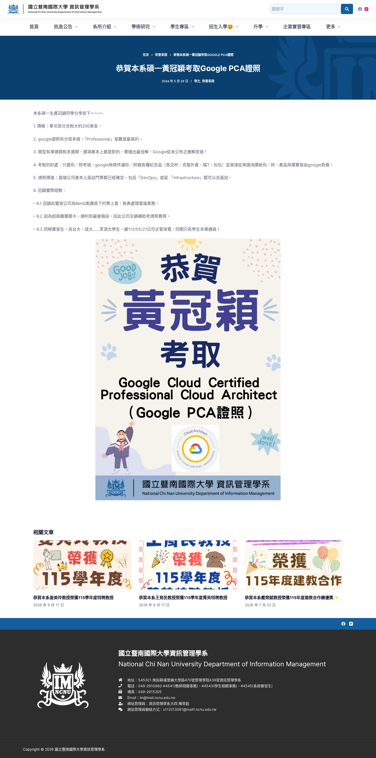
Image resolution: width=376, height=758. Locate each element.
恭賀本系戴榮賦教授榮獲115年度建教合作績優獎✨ (291, 597)
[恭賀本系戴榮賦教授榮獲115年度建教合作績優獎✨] (294, 564)
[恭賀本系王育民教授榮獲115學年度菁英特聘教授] (188, 564)
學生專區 (179, 26)
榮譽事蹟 (208, 81)
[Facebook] (360, 9)
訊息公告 (63, 26)
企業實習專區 (297, 26)
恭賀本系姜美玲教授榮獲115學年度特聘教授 (73, 597)
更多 (330, 26)
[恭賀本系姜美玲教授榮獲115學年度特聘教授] (82, 564)
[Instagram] (366, 9)
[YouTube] (351, 624)
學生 (197, 81)
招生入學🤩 (221, 26)
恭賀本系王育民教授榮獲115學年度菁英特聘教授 (183, 597)
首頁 (34, 26)
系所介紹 (102, 26)
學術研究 (140, 26)
